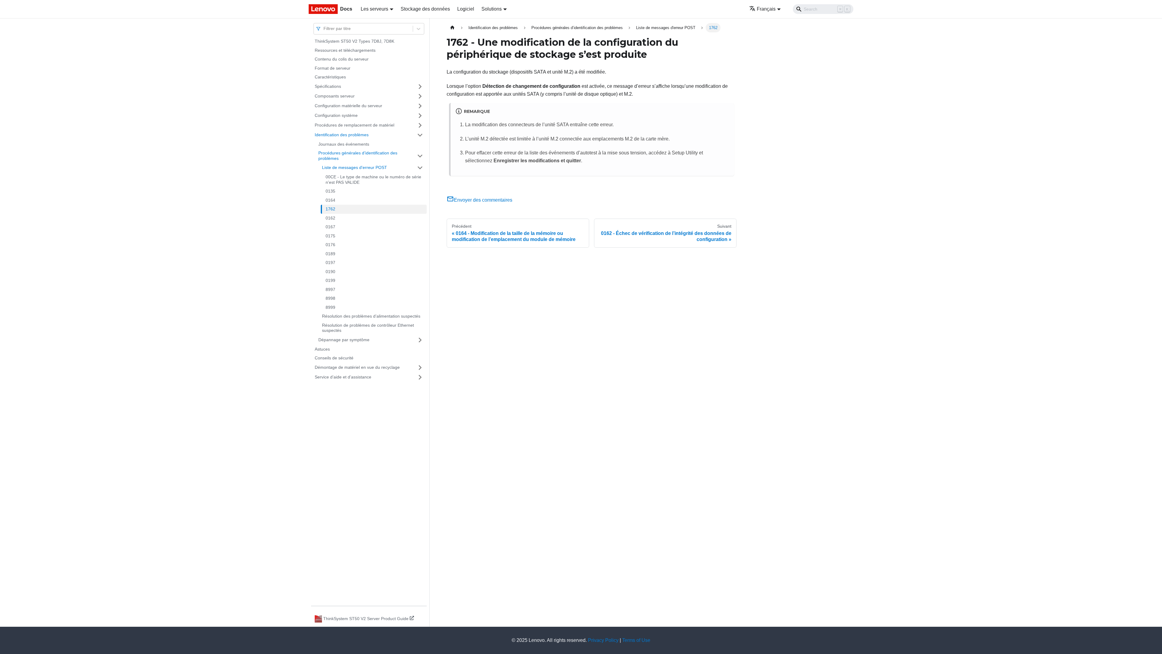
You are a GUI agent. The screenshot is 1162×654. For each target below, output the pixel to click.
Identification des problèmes (342, 134)
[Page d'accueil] (452, 27)
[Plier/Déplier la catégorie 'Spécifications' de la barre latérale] (420, 86)
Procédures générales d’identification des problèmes (357, 155)
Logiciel (465, 9)
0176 (330, 244)
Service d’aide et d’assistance (343, 377)
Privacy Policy (603, 640)
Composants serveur (335, 96)
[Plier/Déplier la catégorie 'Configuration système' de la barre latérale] (420, 116)
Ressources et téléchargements (345, 50)
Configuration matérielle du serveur (348, 105)
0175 (330, 235)
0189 (330, 253)
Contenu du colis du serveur (342, 59)
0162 (330, 218)
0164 (330, 200)
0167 (330, 226)
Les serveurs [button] (374, 9)
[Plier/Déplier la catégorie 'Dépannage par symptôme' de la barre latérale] (420, 340)
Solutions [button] (491, 9)
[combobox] (324, 28)
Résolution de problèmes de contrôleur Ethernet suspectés (368, 328)
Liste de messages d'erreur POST (354, 167)
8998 (330, 298)
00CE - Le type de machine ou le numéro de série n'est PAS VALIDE (373, 179)
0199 (330, 280)
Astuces (322, 349)
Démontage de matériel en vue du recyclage (357, 367)
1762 (330, 208)
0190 (330, 271)
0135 (330, 191)
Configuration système (336, 115)
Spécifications (328, 86)
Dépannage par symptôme (343, 339)
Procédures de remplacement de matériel (354, 125)
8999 (330, 307)
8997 (330, 289)
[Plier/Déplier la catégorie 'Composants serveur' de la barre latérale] (420, 96)
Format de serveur (332, 68)
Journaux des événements (343, 144)
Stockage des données (425, 9)
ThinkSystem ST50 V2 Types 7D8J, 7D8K (354, 41)
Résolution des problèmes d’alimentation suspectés (371, 316)
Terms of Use (636, 640)
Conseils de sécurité (334, 357)
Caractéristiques (330, 76)
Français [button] (766, 9)
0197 (330, 262)
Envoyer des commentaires (483, 200)
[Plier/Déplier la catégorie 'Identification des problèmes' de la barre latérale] (420, 135)
